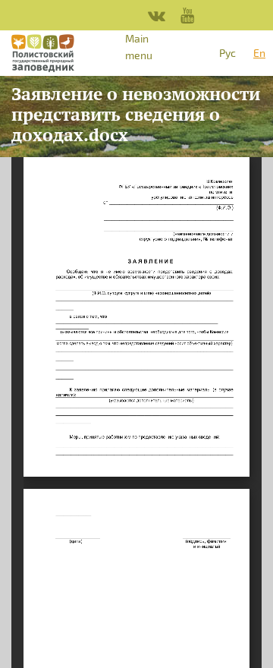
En (259, 52)
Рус (227, 52)
